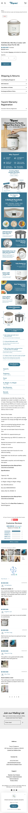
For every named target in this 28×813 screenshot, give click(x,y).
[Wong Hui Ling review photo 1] (4, 664)
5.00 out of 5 (17, 526)
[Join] (23, 722)
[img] (4, 583)
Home (2, 10)
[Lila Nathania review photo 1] (4, 601)
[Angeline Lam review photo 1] (4, 622)
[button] (14, 28)
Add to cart (6, 64)
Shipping (11, 52)
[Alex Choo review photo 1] (4, 688)
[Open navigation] (2, 3)
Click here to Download (7, 467)
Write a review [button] (14, 542)
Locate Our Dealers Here (14, 750)
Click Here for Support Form (14, 764)
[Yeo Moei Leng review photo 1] (4, 643)
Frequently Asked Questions (14, 776)
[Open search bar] (5, 3)
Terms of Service (14, 778)
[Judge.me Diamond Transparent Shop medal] (13, 570)
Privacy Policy (14, 780)
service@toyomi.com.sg (14, 762)
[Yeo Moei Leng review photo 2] (12, 643)
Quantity (3, 55)
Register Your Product (14, 775)
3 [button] (14, 697)
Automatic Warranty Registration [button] (9, 108)
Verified (13, 574)
